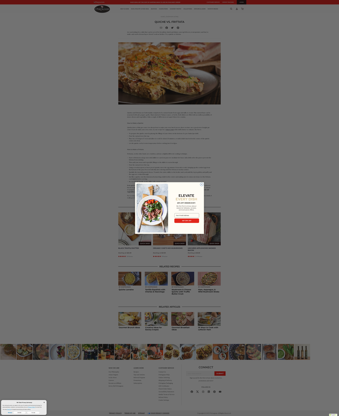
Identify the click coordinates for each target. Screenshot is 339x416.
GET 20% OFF (186, 221)
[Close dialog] (201, 184)
